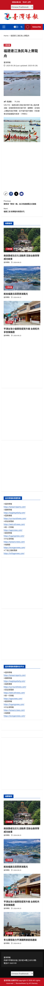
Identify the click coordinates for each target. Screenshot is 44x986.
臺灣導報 (7, 62)
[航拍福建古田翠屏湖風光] (22, 278)
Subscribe (36, 27)
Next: (14, 209)
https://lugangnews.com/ (14, 536)
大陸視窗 (7, 45)
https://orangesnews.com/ (14, 547)
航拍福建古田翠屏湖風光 (16, 294)
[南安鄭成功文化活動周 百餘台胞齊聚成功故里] (22, 240)
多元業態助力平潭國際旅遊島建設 (20, 940)
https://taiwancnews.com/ (14, 542)
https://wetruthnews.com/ (14, 524)
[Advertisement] (22, 167)
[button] (3, 26)
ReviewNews (21, 983)
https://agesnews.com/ (13, 530)
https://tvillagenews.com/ (14, 553)
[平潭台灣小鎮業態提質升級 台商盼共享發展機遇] (22, 313)
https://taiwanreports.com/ (15, 507)
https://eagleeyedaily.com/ (14, 512)
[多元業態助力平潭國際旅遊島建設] (22, 924)
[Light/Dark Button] (16, 27)
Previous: (20, 202)
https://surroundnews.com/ (15, 518)
